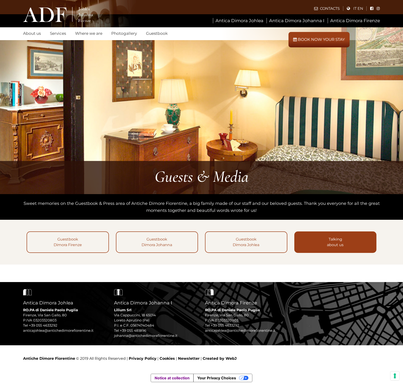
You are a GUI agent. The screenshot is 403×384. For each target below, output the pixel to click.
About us (32, 33)
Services (58, 33)
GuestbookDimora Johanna (157, 242)
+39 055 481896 (133, 330)
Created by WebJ (220, 358)
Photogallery (124, 33)
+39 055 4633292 (43, 325)
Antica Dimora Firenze (355, 20)
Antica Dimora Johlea (239, 20)
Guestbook (157, 33)
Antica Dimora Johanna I (296, 20)
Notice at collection (172, 378)
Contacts (329, 8)
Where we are (88, 33)
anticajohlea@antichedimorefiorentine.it (58, 330)
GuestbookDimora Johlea (246, 242)
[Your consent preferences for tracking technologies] (394, 375)
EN (360, 8)
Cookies (167, 358)
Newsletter (189, 358)
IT (355, 8)
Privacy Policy (142, 358)
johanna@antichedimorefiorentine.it (145, 335)
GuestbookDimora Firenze (68, 242)
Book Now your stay (321, 39)
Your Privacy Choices (216, 378)
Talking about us (335, 242)
